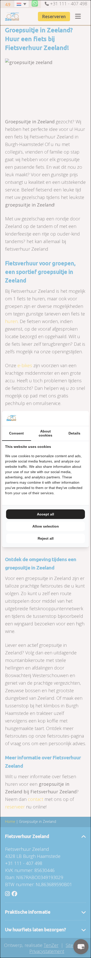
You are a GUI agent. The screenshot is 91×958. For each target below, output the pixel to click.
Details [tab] (74, 433)
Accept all (45, 514)
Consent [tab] (16, 433)
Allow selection (45, 526)
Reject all (46, 538)
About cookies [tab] (45, 433)
